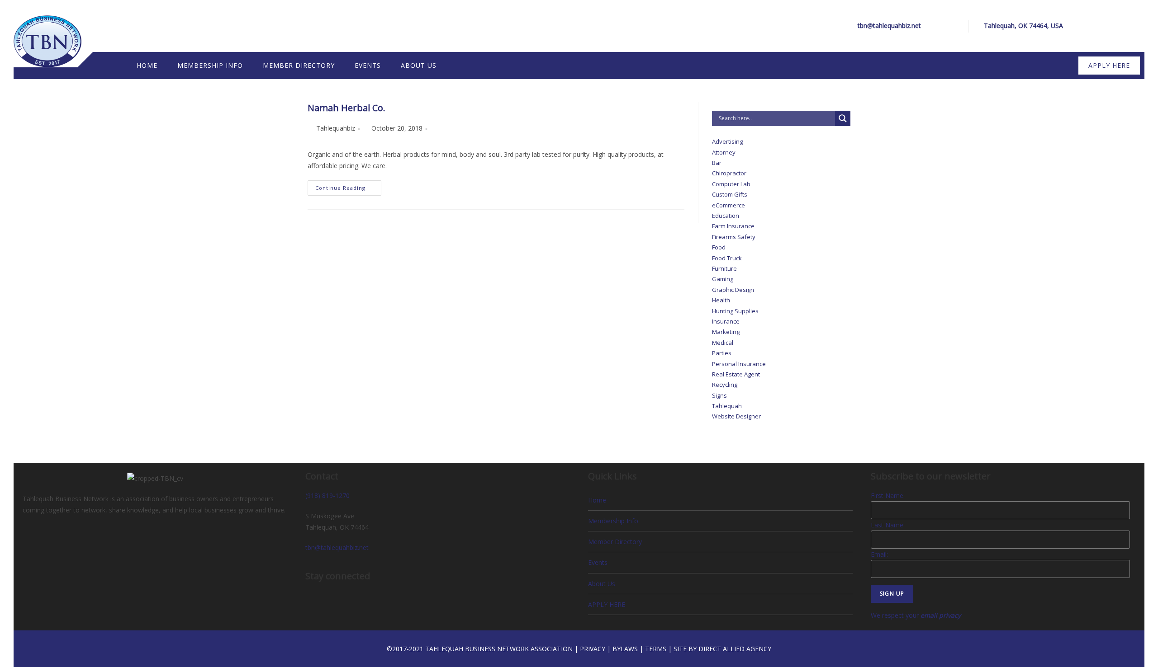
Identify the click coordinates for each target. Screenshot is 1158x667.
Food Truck (727, 258)
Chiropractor (729, 173)
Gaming (722, 279)
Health (721, 300)
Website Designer (736, 416)
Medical (722, 342)
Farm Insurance (733, 226)
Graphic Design (733, 290)
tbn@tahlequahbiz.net (889, 25)
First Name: (888, 495)
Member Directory (615, 541)
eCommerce (728, 205)
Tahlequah (727, 406)
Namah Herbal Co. (346, 108)
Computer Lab (731, 184)
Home (597, 500)
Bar (716, 163)
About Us (601, 583)
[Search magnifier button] (842, 118)
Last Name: (888, 525)
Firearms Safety (733, 237)
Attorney (724, 152)
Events (597, 562)
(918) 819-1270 (327, 495)
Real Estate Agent (736, 374)
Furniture (724, 268)
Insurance (726, 321)
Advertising (727, 141)
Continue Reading (348, 185)
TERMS (655, 648)
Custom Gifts (729, 194)
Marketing (726, 332)
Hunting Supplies (735, 311)
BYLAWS (625, 648)
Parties (721, 353)
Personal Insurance (739, 364)
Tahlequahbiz (335, 128)
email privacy (941, 615)
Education (725, 215)
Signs (719, 395)
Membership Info (613, 521)
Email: (879, 554)
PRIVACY (592, 648)
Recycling (724, 384)
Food (719, 247)
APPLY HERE (606, 604)
